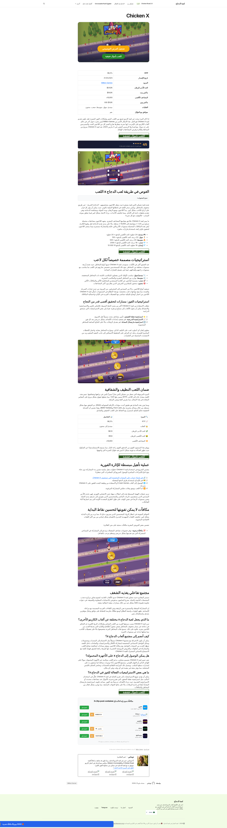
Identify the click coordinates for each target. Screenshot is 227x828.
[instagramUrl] (125, 773)
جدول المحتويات (142, 198)
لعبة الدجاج (180, 3)
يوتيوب (96, 807)
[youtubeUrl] (108, 773)
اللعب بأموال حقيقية (113, 56)
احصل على (84, 707)
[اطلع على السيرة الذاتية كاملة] (113, 768)
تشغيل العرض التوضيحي (113, 48)
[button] (44, 3)
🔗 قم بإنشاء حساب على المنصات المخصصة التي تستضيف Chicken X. (119, 478)
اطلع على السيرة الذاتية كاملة (124, 768)
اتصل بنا (123, 807)
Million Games (106, 83)
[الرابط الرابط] (91, 773)
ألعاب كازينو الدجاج (168, 805)
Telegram (104, 807)
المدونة (130, 807)
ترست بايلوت (114, 807)
